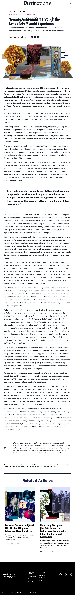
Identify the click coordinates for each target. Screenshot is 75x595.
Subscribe (42, 575)
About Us (41, 580)
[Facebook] (60, 574)
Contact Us (42, 578)
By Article (30, 581)
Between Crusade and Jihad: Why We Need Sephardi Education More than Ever (19, 528)
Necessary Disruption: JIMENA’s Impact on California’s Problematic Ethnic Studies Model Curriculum (53, 531)
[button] (5, 2)
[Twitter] (70, 574)
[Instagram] (65, 574)
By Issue (30, 579)
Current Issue (32, 576)
